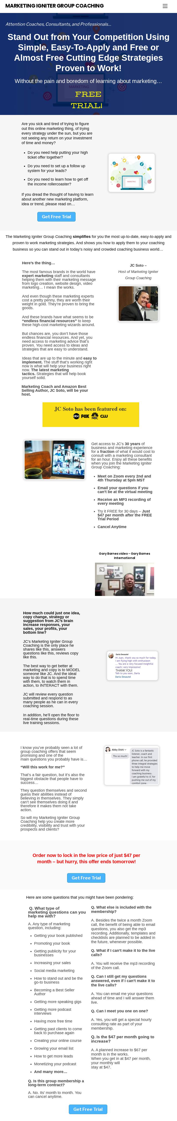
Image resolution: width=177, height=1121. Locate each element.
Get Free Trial (56, 216)
